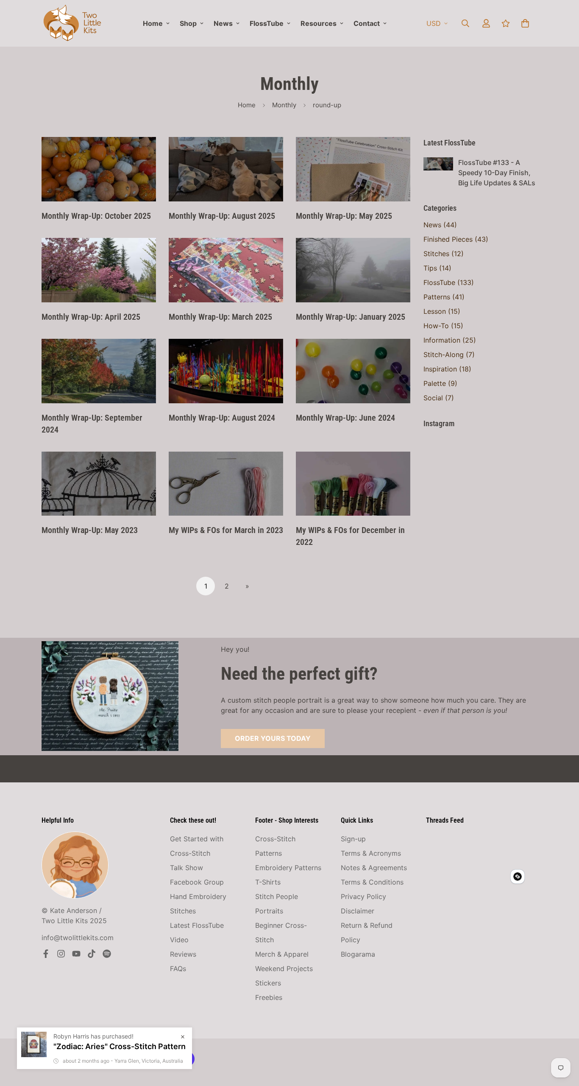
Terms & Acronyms (371, 853)
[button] (525, 23)
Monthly (284, 105)
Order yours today (273, 738)
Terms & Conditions (372, 882)
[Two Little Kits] (72, 23)
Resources (319, 23)
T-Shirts (268, 882)
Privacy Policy (363, 896)
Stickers (268, 983)
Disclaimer (357, 911)
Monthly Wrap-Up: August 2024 (222, 418)
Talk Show (186, 867)
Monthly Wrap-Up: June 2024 (345, 418)
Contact (367, 23)
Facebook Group (197, 882)
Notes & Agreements (374, 867)
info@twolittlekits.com (78, 937)
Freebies (268, 997)
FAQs (178, 968)
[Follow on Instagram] (61, 953)
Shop (188, 23)
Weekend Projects (284, 968)
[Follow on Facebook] (45, 953)
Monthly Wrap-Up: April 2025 (91, 317)
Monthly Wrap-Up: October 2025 (96, 216)
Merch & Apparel (282, 954)
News (223, 23)
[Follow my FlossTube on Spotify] (106, 953)
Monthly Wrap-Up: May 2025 (344, 216)
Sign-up (353, 839)
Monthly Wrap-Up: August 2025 (222, 216)
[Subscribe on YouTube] (76, 953)
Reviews (183, 954)
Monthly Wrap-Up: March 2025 (220, 317)
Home (153, 23)
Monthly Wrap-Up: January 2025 (350, 317)
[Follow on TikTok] (91, 953)
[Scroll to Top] (562, 1040)
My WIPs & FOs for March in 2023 (226, 530)
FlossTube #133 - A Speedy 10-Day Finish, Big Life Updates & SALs (496, 172)
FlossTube (267, 23)
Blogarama (358, 954)
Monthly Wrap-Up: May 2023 (90, 530)
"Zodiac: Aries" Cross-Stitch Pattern (119, 1046)
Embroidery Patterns (288, 867)
